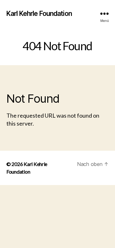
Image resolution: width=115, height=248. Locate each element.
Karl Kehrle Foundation (39, 13)
